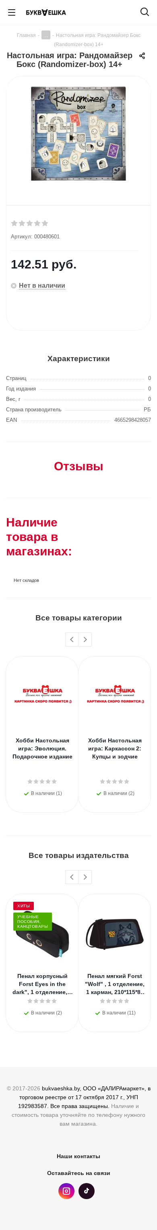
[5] (45, 223)
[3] (30, 223)
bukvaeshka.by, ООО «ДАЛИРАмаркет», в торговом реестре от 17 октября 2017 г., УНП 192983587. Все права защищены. (84, 1097)
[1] (15, 223)
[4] (37, 223)
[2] (22, 223)
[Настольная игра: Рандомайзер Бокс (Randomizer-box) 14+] (78, 134)
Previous (72, 640)
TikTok (86, 1191)
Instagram (66, 1191)
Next (85, 640)
